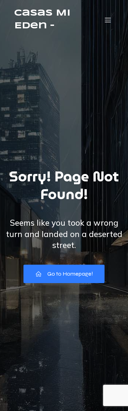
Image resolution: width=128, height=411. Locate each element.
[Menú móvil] (108, 20)
